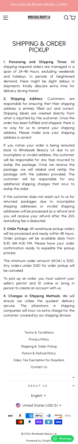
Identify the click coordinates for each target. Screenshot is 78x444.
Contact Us (39, 367)
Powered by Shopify (39, 440)
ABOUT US (38, 385)
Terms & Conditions (39, 332)
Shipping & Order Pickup (39, 346)
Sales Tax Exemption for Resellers (39, 360)
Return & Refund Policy (39, 353)
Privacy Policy (39, 339)
